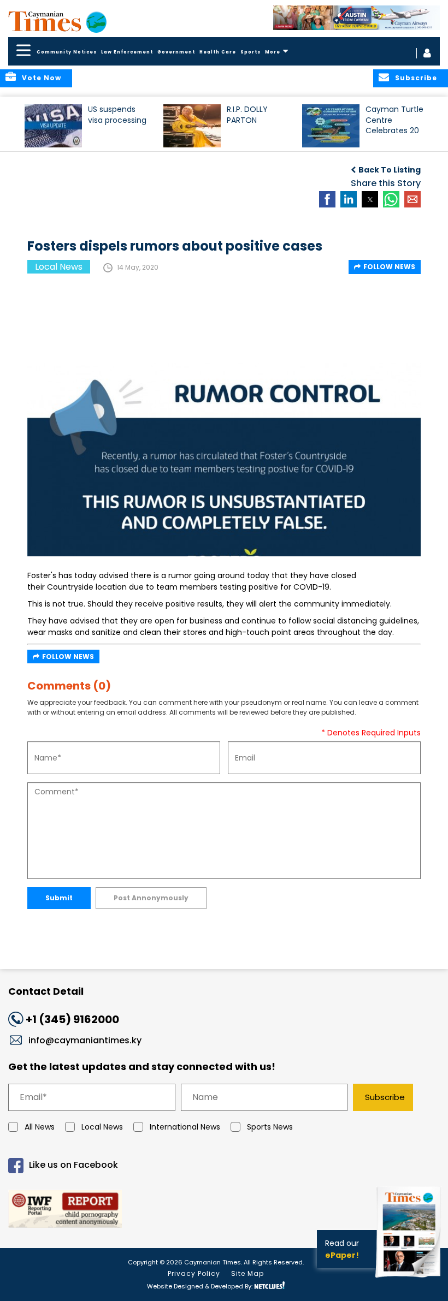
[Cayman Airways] (356, 17)
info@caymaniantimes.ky (85, 1040)
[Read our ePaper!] (410, 1279)
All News (40, 1126)
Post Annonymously (151, 897)
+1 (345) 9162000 (72, 1019)
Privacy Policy (194, 1273)
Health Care (217, 52)
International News (185, 1126)
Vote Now (41, 77)
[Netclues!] (269, 1285)
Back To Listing (389, 169)
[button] (53, 125)
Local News (102, 1126)
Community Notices (67, 52)
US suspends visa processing (117, 114)
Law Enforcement (127, 52)
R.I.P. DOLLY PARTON (247, 114)
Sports (250, 52)
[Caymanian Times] (57, 21)
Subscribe (385, 1097)
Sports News (270, 1126)
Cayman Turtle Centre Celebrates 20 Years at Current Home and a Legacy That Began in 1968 (394, 124)
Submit (59, 897)
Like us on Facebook (73, 1165)
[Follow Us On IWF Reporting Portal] (224, 1211)
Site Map (247, 1273)
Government (176, 52)
